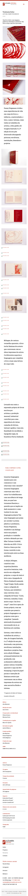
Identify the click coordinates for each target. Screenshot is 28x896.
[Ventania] (14, 58)
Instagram (6, 867)
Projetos (5, 850)
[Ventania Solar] (14, 41)
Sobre (4, 847)
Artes (4, 16)
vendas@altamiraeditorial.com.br (12, 882)
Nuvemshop (6, 864)
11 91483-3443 (16, 880)
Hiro (20, 893)
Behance (5, 874)
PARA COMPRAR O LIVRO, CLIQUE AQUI (13, 469)
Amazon (5, 870)
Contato (5, 855)
